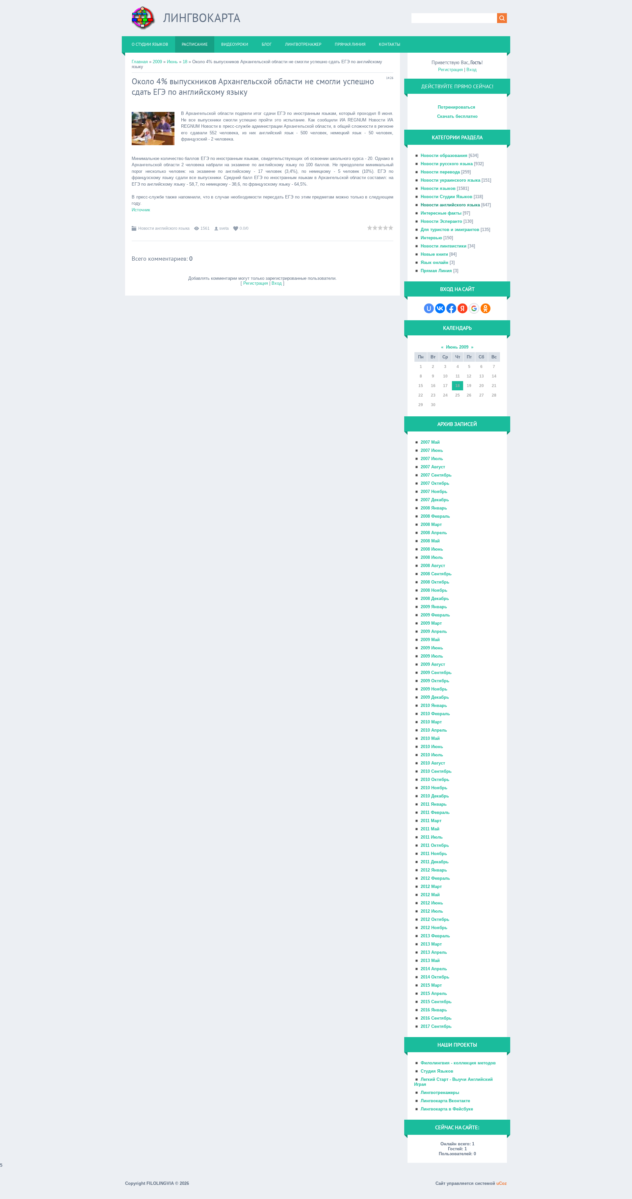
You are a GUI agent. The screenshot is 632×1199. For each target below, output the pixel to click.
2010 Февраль (435, 713)
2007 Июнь (432, 450)
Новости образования (444, 155)
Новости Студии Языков (446, 196)
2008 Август (433, 565)
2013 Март (431, 944)
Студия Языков (437, 1071)
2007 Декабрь (435, 499)
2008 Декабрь (435, 598)
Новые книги (434, 254)
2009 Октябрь (435, 680)
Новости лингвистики (443, 246)
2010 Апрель (434, 730)
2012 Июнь (432, 902)
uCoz (501, 1183)
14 (494, 376)
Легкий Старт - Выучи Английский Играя (453, 1082)
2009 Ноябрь (434, 689)
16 (433, 385)
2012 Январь (434, 870)
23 (433, 395)
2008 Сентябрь (436, 573)
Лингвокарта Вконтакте (445, 1100)
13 (481, 376)
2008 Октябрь (435, 582)
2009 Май (430, 639)
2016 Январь (434, 1009)
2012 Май (430, 894)
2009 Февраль (435, 615)
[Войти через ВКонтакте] (440, 308)
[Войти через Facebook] (451, 308)
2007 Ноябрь (434, 491)
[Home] (143, 20)
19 (469, 385)
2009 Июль (432, 656)
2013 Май (430, 960)
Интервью (431, 237)
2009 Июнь (432, 647)
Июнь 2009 (457, 347)
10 (445, 376)
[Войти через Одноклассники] (485, 308)
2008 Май (430, 540)
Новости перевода (440, 171)
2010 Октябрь (435, 779)
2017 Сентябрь (436, 1026)
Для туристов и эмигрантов (450, 229)
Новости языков (438, 188)
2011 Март (431, 820)
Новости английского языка (164, 228)
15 (420, 385)
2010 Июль (432, 754)
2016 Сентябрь (436, 1018)
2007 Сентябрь (436, 475)
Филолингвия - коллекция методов (458, 1062)
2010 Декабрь (435, 796)
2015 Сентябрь (436, 1001)
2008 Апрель (434, 532)
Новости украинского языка (450, 180)
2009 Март (431, 623)
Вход (277, 283)
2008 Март (431, 524)
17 (445, 385)
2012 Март (431, 886)
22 (420, 395)
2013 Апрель (434, 952)
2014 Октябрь (435, 977)
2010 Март (431, 721)
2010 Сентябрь (436, 771)
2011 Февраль (435, 812)
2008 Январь (434, 508)
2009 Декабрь (435, 697)
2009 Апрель (434, 631)
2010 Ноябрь (434, 787)
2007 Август (433, 466)
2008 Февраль (435, 516)
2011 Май (430, 828)
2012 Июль (432, 911)
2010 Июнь (432, 746)
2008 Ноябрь (434, 590)
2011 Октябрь (435, 845)
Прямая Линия (436, 270)
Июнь (172, 61)
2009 (157, 61)
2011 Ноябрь (434, 853)
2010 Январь (434, 705)
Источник (141, 209)
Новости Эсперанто (441, 221)
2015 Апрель (434, 993)
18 (185, 61)
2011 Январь (434, 804)
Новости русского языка (447, 163)
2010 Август (433, 763)
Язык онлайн (434, 262)
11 (458, 376)
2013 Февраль (435, 935)
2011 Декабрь (435, 861)
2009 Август (433, 664)
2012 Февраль (435, 878)
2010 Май (430, 738)
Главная (140, 61)
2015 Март (431, 985)
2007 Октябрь (435, 483)
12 (469, 376)
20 (481, 385)
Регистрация (255, 283)
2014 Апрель (434, 968)
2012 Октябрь (435, 919)
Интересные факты (441, 213)
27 (481, 395)
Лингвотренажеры (440, 1092)
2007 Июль (432, 458)
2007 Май (430, 442)
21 (494, 385)
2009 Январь (434, 606)
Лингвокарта (201, 17)
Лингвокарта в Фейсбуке (447, 1109)
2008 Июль (432, 557)
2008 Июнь (432, 549)
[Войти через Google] (474, 308)
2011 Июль (432, 837)
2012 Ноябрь (434, 927)
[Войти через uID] (429, 308)
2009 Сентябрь (436, 672)
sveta (224, 228)
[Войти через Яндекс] (462, 308)
